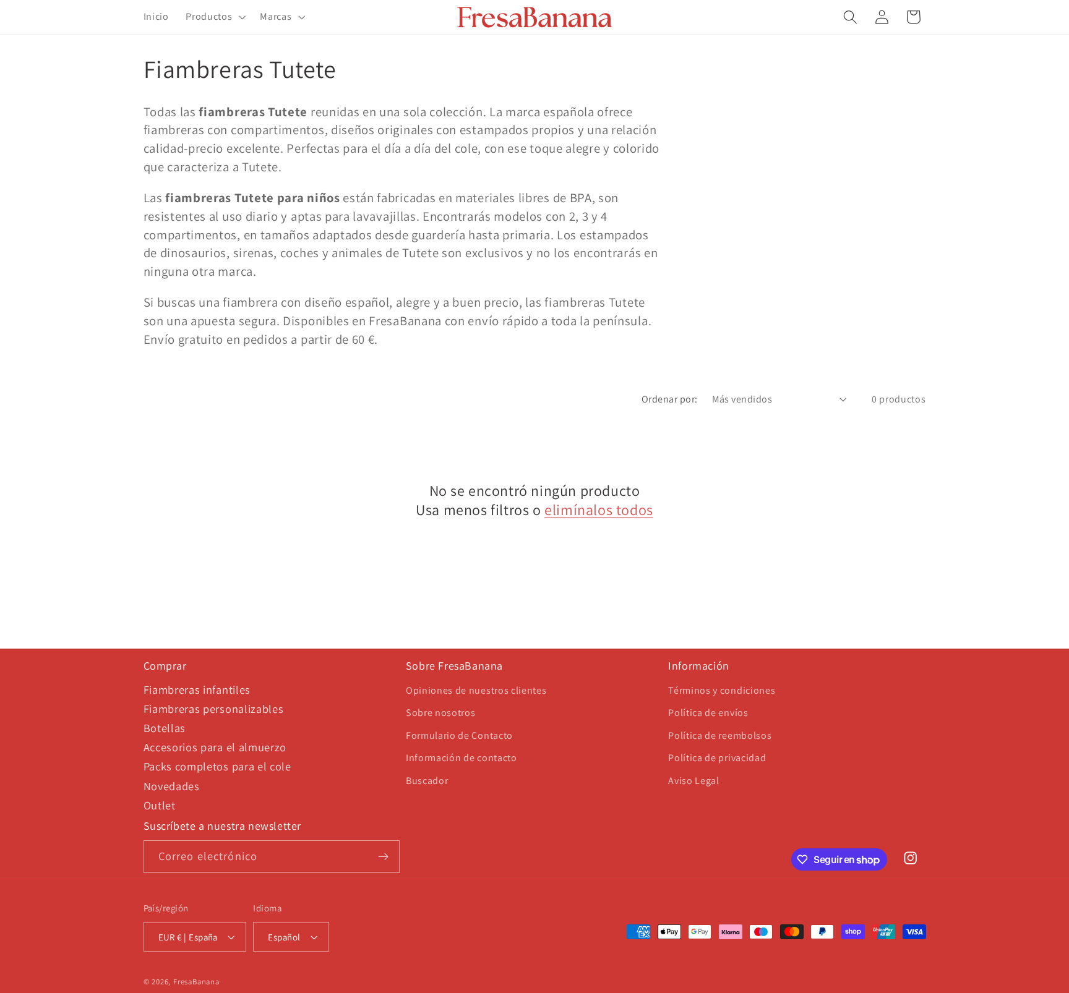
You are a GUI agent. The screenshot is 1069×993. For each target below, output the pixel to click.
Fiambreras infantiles (197, 689)
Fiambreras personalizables (214, 708)
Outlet (160, 805)
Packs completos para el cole (217, 766)
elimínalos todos (598, 509)
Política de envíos (708, 712)
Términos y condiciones (721, 690)
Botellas (165, 727)
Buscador (427, 780)
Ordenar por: (670, 399)
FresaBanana (196, 981)
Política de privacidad (717, 757)
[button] (214, 17)
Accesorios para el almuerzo (215, 746)
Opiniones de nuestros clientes (476, 690)
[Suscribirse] (383, 857)
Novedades (172, 785)
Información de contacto (461, 757)
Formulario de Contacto (459, 735)
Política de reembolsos (719, 735)
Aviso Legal (693, 780)
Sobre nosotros (441, 712)
